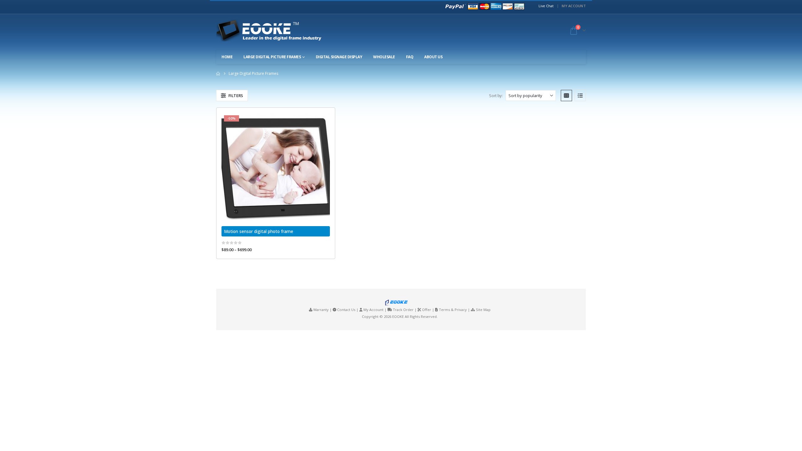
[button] (232, 95)
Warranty (321, 309)
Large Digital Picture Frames (272, 57)
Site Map (483, 309)
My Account (574, 5)
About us (433, 57)
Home (226, 57)
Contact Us (346, 309)
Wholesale (384, 57)
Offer (426, 309)
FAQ (410, 57)
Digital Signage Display (339, 57)
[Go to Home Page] (218, 73)
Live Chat (546, 5)
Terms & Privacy (453, 309)
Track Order (403, 309)
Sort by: (496, 95)
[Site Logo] (274, 30)
